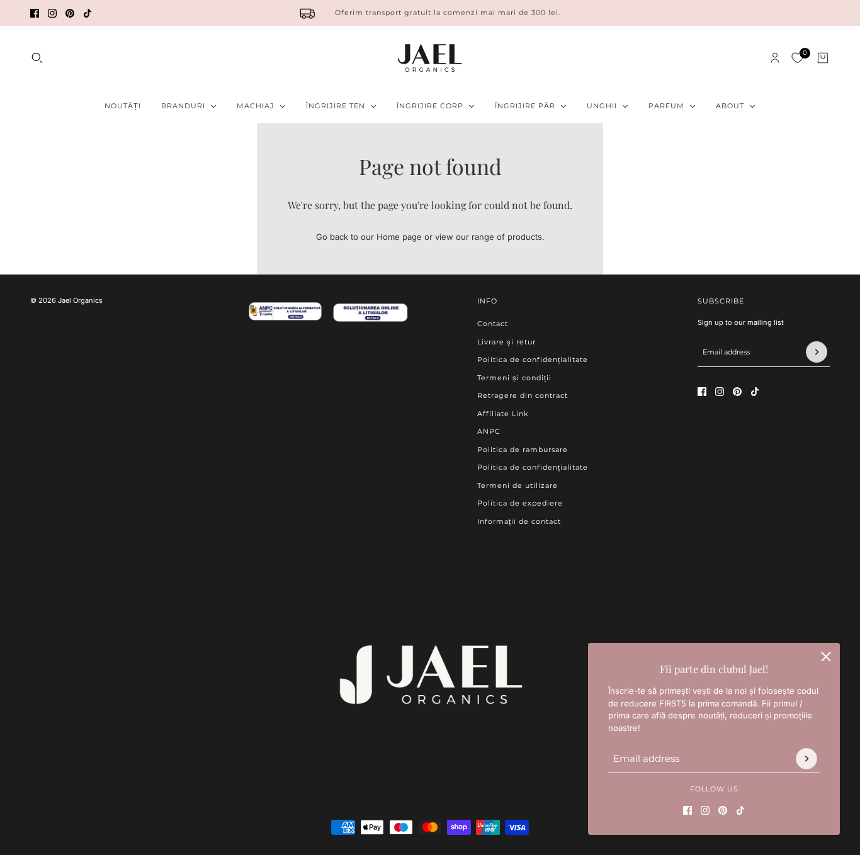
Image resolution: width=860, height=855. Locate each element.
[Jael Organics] (430, 58)
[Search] (37, 58)
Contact (492, 323)
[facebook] (35, 13)
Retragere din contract (522, 395)
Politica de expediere (520, 503)
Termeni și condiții (514, 377)
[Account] (775, 58)
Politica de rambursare (522, 449)
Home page (399, 237)
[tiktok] (87, 13)
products (524, 237)
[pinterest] (70, 13)
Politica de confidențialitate (532, 359)
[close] (826, 656)
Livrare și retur (506, 341)
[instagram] (52, 13)
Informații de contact (519, 521)
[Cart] (823, 58)
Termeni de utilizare (517, 485)
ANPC (489, 431)
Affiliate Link (503, 413)
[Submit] (806, 758)
